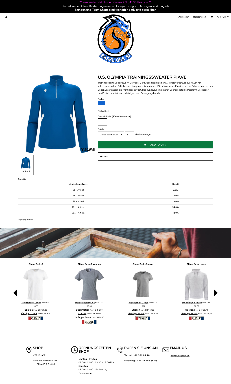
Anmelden (183, 16)
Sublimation (83, 309)
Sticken (29, 309)
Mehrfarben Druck (31, 302)
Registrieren (199, 16)
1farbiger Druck (29, 313)
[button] (6, 17)
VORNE (26, 171)
